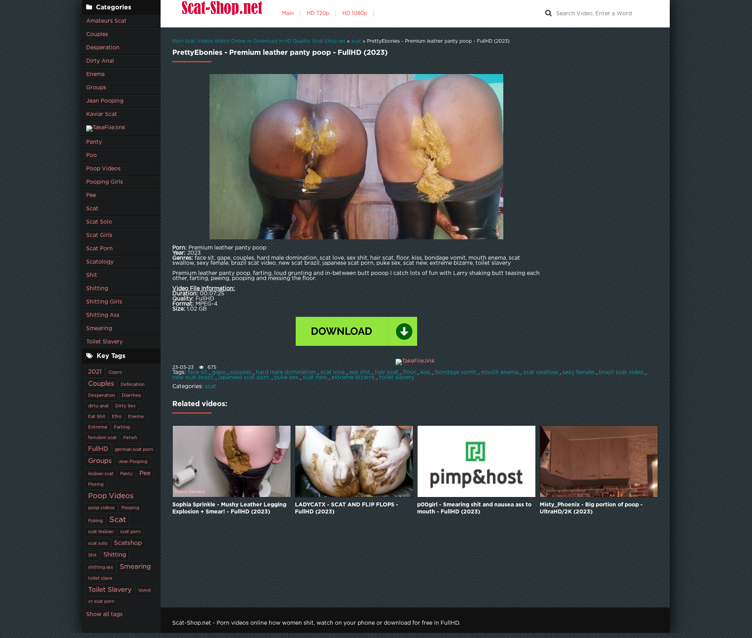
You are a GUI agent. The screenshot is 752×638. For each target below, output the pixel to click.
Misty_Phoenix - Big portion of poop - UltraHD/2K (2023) (591, 508)
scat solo (97, 544)
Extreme (97, 427)
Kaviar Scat (101, 114)
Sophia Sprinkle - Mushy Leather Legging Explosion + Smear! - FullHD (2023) (229, 508)
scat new (315, 377)
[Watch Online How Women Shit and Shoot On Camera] (221, 13)
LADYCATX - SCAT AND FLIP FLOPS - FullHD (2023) (346, 508)
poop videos (101, 508)
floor (409, 372)
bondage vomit (455, 372)
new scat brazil (192, 377)
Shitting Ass (102, 315)
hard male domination (286, 372)
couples (240, 372)
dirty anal (98, 406)
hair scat (386, 372)
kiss (425, 372)
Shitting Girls (104, 302)
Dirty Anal (100, 61)
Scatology (100, 262)
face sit (197, 372)
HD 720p (318, 13)
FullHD (98, 449)
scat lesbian (101, 532)
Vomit (144, 591)
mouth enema (500, 372)
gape (218, 372)
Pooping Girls (104, 182)
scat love (332, 372)
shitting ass (100, 567)
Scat (92, 208)
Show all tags (104, 614)
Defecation (133, 385)
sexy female (578, 372)
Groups (96, 87)
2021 (95, 371)
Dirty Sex (125, 406)
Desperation (102, 47)
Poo (91, 155)
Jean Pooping (104, 101)
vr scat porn (101, 602)
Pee (91, 195)
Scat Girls (99, 235)
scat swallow (540, 372)
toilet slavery (396, 377)
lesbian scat (101, 474)
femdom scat (102, 438)
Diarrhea (131, 396)
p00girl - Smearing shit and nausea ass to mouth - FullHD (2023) (474, 508)
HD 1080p (354, 13)
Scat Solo (99, 222)
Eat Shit (96, 417)
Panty (94, 142)
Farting (122, 427)
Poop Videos (103, 168)
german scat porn (134, 450)
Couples (97, 34)
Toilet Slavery (104, 342)
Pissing (95, 484)
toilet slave (100, 578)
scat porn (130, 532)
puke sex (286, 377)
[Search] (548, 14)
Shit (91, 275)
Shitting (97, 288)
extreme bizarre (352, 377)
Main (288, 13)
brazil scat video (621, 372)
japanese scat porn (243, 377)
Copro (115, 372)
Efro (116, 417)
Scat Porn (99, 248)
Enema (95, 74)
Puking (95, 521)
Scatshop (128, 543)
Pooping (130, 508)
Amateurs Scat (106, 21)
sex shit (359, 372)
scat (210, 386)
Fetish (130, 438)
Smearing (99, 328)
